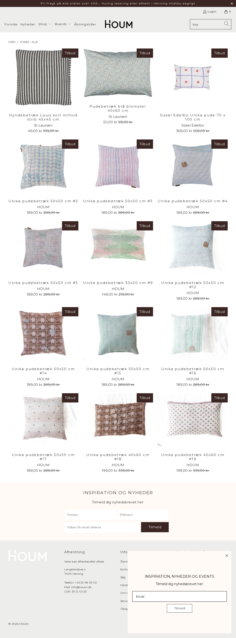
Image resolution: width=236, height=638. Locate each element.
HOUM (23, 624)
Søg (122, 577)
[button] (45, 24)
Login (212, 11)
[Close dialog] (227, 555)
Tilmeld (179, 608)
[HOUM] (119, 24)
